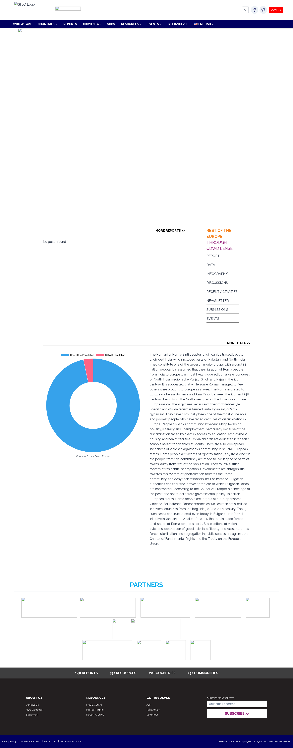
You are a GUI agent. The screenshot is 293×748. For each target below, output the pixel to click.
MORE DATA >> (238, 343)
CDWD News (92, 24)
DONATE (276, 9)
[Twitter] (263, 10)
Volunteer (152, 714)
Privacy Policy (9, 741)
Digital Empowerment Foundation (273, 741)
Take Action (153, 709)
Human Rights (94, 709)
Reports (70, 24)
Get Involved (178, 24)
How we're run (34, 709)
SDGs (111, 24)
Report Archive (95, 714)
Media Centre (94, 704)
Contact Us (32, 704)
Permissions (50, 741)
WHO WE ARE (22, 24)
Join (148, 704)
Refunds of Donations (71, 741)
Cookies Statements (30, 741)
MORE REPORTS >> (170, 230)
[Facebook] (254, 10)
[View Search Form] (245, 10)
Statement (32, 714)
